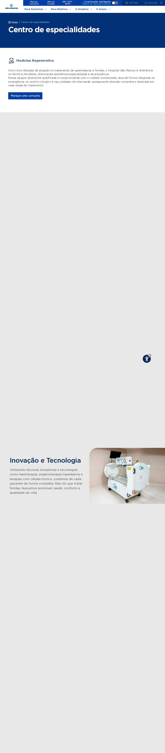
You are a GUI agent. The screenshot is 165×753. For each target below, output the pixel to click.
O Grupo (101, 9)
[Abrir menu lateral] (161, 3)
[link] (25, 95)
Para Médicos (59, 9)
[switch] (100, 3)
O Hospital (82, 9)
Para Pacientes (33, 9)
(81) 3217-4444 (67, 3)
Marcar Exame (51, 3)
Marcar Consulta (34, 3)
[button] (149, 355)
